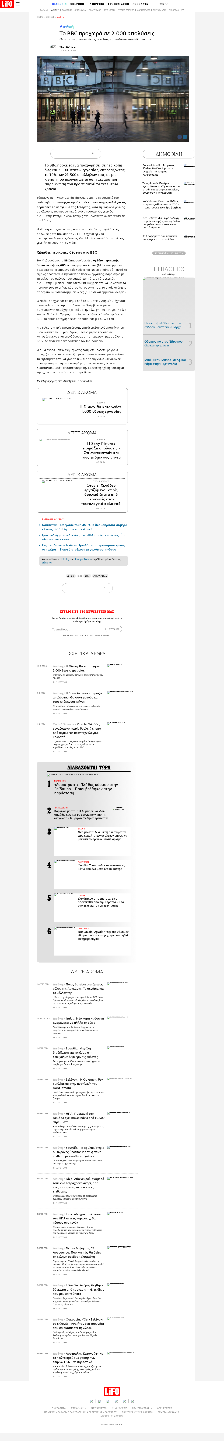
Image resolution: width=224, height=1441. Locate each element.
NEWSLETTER (99, 1408)
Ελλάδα (44, 10)
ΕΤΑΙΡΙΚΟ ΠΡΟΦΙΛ (142, 1408)
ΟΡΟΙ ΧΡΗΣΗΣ (68, 635)
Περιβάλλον (159, 10)
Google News (83, 559)
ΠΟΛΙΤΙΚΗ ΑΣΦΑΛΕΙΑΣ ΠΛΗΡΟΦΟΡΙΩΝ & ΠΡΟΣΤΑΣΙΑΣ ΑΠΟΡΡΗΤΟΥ (80, 1412)
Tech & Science (126, 10)
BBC (53, 165)
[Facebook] (179, 137)
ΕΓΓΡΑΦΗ (114, 629)
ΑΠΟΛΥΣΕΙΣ (100, 575)
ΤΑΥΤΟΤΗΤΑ (59, 1408)
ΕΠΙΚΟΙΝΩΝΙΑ (78, 1408)
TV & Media (109, 10)
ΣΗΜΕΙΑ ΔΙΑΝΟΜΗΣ (169, 1412)
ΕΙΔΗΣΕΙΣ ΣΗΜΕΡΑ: (53, 518)
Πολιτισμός (95, 10)
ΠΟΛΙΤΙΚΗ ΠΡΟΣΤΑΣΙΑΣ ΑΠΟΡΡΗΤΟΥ (96, 635)
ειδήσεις (46, 562)
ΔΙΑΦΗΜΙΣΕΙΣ (119, 1408)
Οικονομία (80, 10)
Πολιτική (67, 10)
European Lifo (176, 10)
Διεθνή (55, 10)
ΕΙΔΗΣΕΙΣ (50, 17)
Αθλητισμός (143, 10)
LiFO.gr (65, 559)
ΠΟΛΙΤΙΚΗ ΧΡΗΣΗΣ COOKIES (137, 1412)
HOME (40, 17)
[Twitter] (185, 137)
